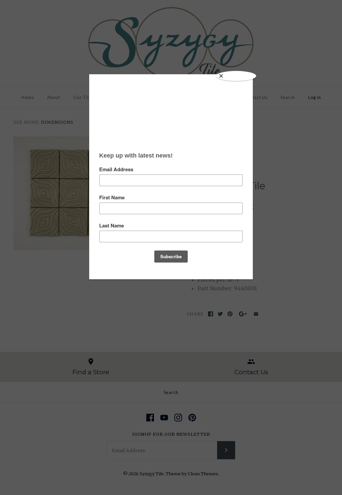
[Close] (236, 76)
